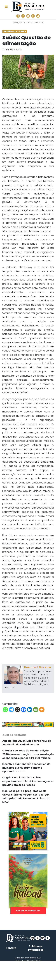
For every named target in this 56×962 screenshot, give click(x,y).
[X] (17, 709)
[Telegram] (11, 709)
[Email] (35, 709)
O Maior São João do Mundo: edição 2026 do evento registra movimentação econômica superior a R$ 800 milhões (28, 754)
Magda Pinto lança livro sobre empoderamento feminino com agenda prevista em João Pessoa (27, 781)
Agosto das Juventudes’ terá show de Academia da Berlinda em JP (26, 742)
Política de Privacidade (36, 948)
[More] (41, 709)
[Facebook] (23, 709)
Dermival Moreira (37, 667)
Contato (10, 948)
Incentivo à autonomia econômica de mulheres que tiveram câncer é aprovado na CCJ (26, 767)
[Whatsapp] (5, 709)
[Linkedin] (29, 709)
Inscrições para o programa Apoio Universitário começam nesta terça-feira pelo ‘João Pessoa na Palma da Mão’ (25, 796)
